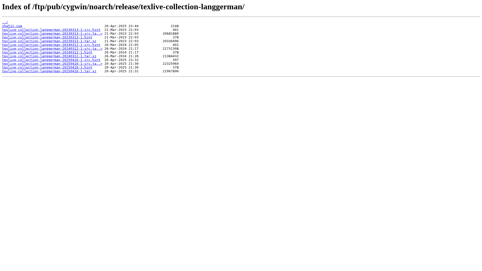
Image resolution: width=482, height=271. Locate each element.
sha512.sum (12, 26)
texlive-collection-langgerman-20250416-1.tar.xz (49, 71)
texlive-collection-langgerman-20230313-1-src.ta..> (52, 33)
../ (5, 22)
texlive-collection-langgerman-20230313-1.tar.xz (49, 41)
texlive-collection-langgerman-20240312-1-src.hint (51, 45)
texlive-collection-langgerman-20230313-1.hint (47, 37)
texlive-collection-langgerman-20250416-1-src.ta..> (52, 63)
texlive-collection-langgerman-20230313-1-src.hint (51, 30)
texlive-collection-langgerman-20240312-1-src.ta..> (52, 48)
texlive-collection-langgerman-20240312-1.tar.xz (49, 56)
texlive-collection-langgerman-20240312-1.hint (47, 52)
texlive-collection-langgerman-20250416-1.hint (47, 67)
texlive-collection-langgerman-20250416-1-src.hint (51, 60)
